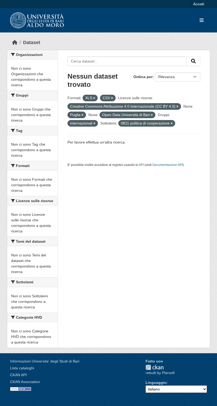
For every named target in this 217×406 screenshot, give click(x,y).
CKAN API (18, 375)
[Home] (14, 42)
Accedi (198, 4)
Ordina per (142, 77)
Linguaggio (156, 382)
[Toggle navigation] (201, 20)
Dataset (31, 42)
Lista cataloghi (22, 368)
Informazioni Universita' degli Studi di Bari (44, 361)
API (141, 165)
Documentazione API (167, 165)
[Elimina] (94, 98)
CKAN (155, 367)
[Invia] (193, 61)
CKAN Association (25, 382)
